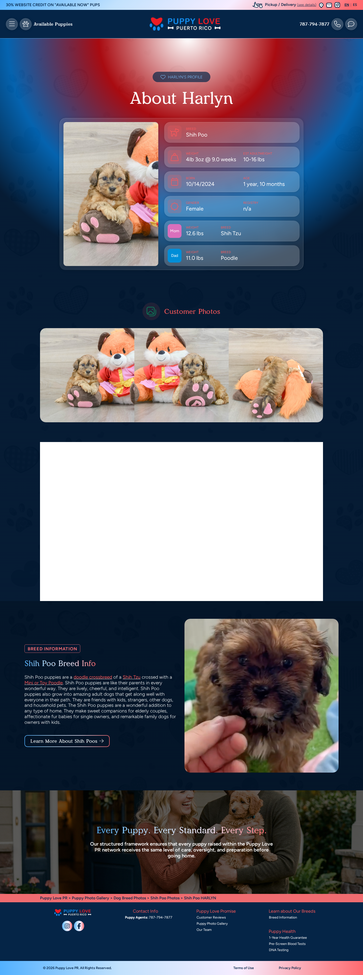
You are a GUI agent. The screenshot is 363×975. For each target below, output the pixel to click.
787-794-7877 (314, 24)
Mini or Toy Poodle (43, 683)
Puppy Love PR (53, 898)
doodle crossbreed (93, 677)
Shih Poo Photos (165, 898)
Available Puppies (53, 24)
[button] (321, 5)
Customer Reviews (211, 917)
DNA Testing (278, 950)
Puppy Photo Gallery (90, 898)
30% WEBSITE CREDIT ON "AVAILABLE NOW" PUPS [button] (53, 4)
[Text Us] (351, 24)
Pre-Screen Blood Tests (287, 944)
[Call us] (337, 24)
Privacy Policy (290, 968)
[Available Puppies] (26, 24)
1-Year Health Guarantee (288, 938)
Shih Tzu (132, 677)
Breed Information (283, 917)
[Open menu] (12, 24)
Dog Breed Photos (130, 898)
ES (355, 5)
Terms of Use (243, 968)
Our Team (204, 930)
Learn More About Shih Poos (63, 741)
